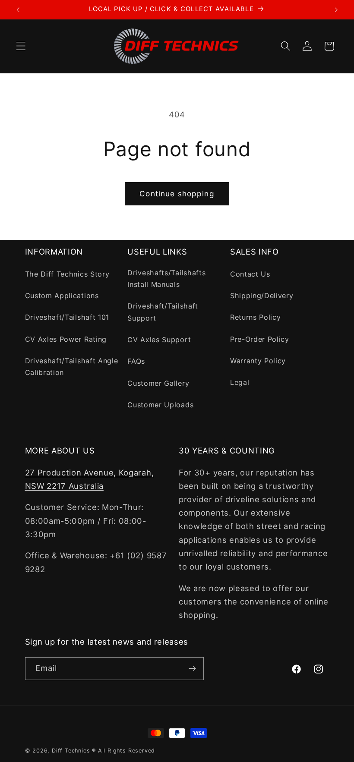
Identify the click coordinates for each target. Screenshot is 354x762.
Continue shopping (177, 193)
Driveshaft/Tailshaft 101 (67, 317)
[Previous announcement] (18, 9)
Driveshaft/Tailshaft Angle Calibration (71, 366)
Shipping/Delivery (262, 295)
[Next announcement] (335, 9)
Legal (239, 382)
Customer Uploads (160, 404)
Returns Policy (255, 317)
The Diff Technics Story (67, 274)
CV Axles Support (159, 339)
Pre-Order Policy (259, 339)
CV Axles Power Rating (66, 339)
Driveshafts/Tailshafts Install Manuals (166, 278)
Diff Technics (71, 750)
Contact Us (250, 274)
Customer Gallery (158, 383)
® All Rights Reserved (123, 750)
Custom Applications (62, 295)
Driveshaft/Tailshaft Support (162, 312)
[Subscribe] (192, 668)
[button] (21, 46)
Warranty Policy (258, 360)
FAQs (136, 361)
